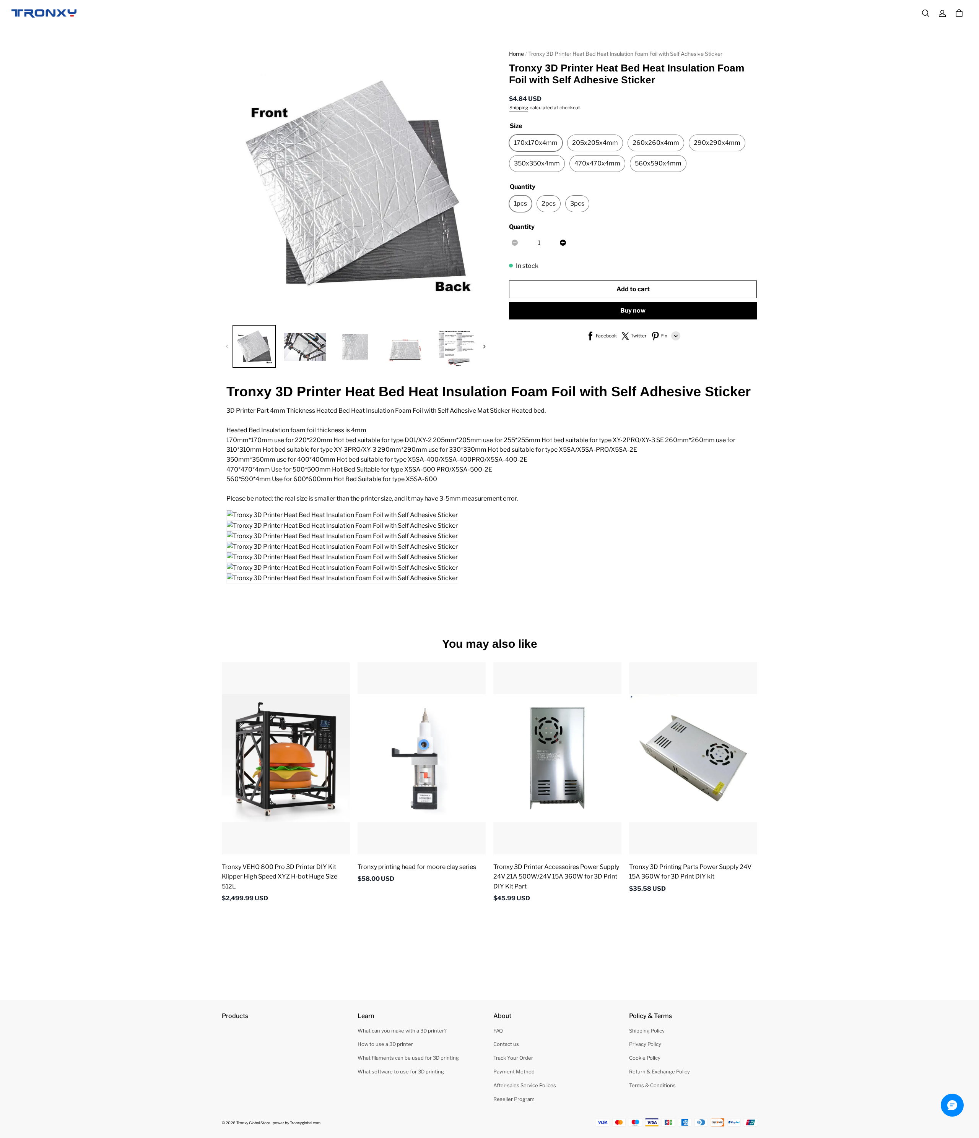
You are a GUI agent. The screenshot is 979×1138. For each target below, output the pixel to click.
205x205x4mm (595, 142)
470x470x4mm (597, 163)
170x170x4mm (536, 142)
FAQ (498, 1031)
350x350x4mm (537, 163)
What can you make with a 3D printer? (402, 1031)
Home (516, 53)
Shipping (518, 107)
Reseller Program (514, 1099)
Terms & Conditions (652, 1085)
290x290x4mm (717, 142)
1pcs (520, 203)
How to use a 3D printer (385, 1044)
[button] (925, 13)
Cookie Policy (644, 1058)
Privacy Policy (645, 1044)
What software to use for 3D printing (401, 1071)
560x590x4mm (658, 163)
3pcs (577, 203)
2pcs (549, 203)
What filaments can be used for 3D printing (408, 1058)
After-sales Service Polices (524, 1085)
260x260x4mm (656, 142)
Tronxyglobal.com (305, 1122)
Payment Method (514, 1071)
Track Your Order (513, 1058)
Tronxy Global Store (253, 1122)
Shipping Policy (647, 1031)
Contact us (506, 1044)
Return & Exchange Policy (659, 1071)
